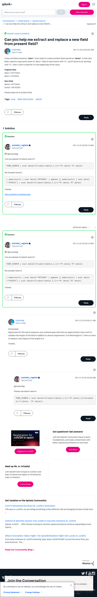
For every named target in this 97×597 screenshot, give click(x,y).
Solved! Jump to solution (18, 33)
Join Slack (73, 449)
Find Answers (9, 21)
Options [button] (89, 24)
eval (13, 99)
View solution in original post (18, 194)
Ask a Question (82, 12)
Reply (86, 117)
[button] (92, 34)
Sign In (84, 4)
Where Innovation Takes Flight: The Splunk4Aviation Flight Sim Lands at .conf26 (45, 535)
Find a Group (25, 484)
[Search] (61, 12)
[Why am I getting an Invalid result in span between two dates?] (90, 227)
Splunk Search (38, 21)
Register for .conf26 (25, 451)
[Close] (71, 585)
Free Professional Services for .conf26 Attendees (30, 505)
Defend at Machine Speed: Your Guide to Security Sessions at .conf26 (40, 520)
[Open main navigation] (93, 4)
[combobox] (34, 12)
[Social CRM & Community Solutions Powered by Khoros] (88, 562)
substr (38, 99)
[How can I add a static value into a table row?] (94, 227)
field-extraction (25, 99)
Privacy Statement (11, 592)
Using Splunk (23, 21)
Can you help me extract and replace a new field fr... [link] (28, 24)
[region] (37, 589)
